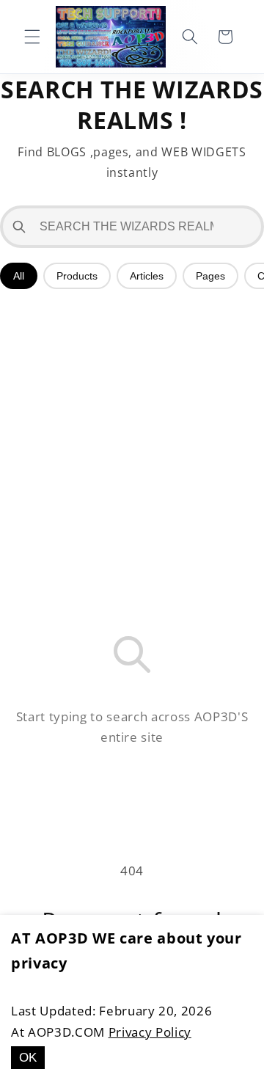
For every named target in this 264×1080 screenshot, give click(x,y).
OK (28, 1057)
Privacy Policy (150, 1032)
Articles (147, 276)
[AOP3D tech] (111, 36)
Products (77, 276)
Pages (210, 276)
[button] (32, 36)
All (18, 276)
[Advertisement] (132, 442)
